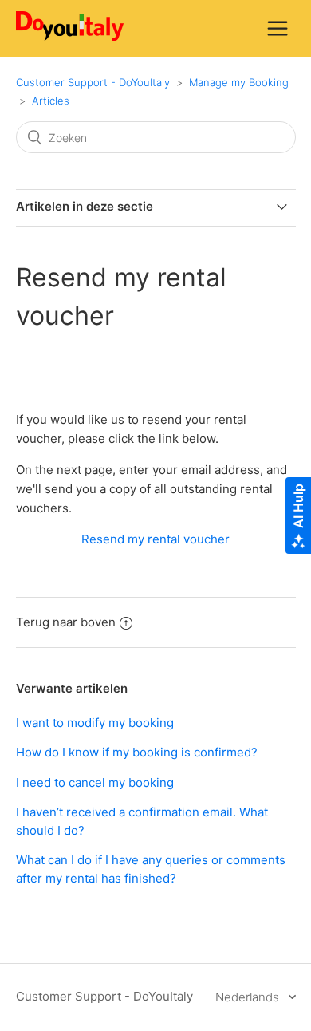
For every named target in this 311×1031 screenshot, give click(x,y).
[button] (277, 28)
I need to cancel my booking (95, 782)
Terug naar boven (66, 622)
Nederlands (248, 997)
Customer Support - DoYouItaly (93, 82)
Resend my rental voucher (155, 539)
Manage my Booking (239, 82)
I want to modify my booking (95, 722)
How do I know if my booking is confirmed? (137, 752)
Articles (50, 100)
